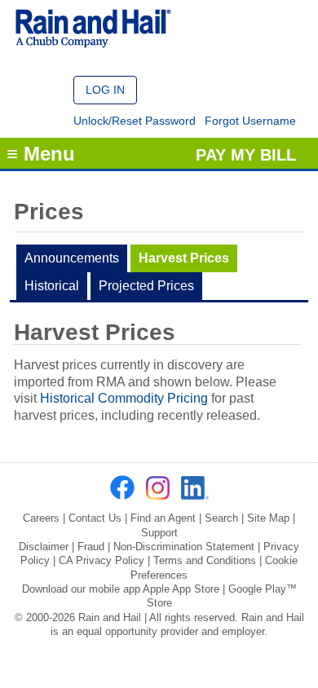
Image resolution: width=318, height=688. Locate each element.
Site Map (268, 518)
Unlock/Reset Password (134, 120)
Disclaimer (43, 546)
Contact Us (94, 518)
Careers (41, 518)
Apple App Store (181, 589)
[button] (105, 90)
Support (159, 533)
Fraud (90, 546)
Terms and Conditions (204, 560)
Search (221, 518)
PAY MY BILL (246, 155)
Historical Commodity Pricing (124, 398)
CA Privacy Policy (101, 560)
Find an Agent (163, 518)
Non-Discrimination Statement (183, 546)
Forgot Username (250, 120)
